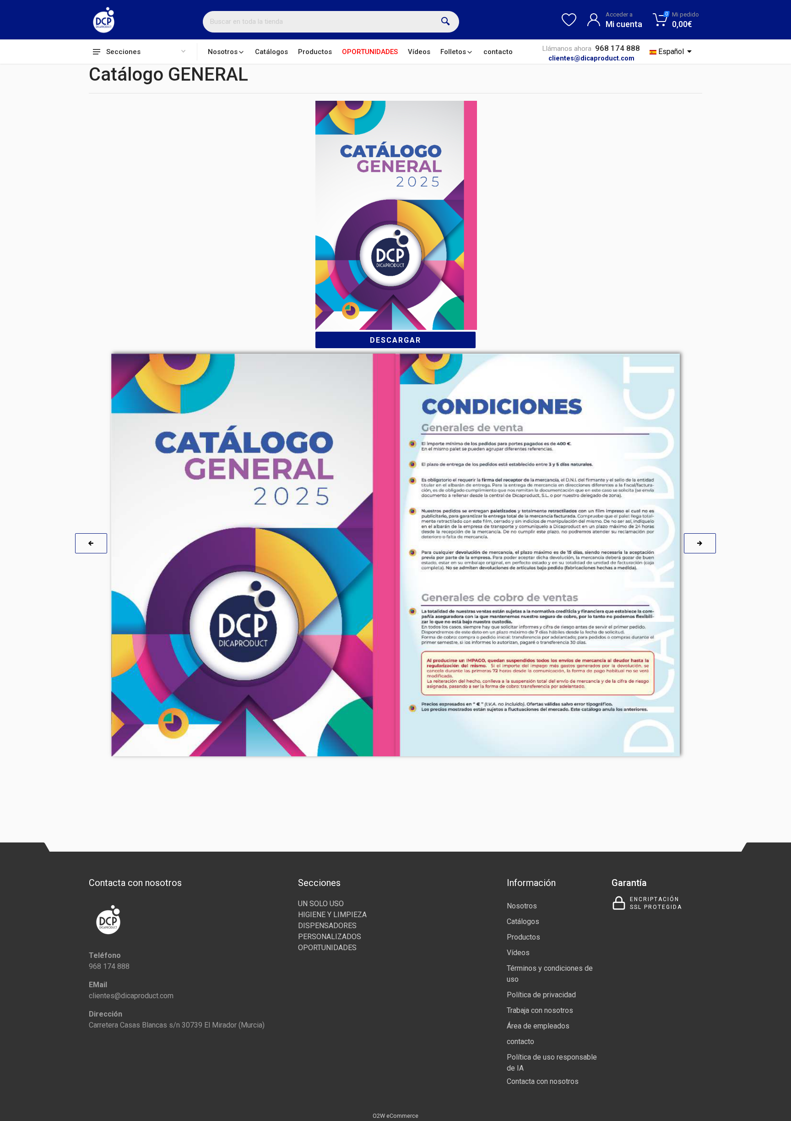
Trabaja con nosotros (540, 1010)
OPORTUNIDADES (370, 52)
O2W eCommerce (395, 1115)
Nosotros (223, 52)
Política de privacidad (541, 994)
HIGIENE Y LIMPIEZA (332, 914)
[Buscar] (446, 21)
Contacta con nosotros (543, 1081)
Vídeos (419, 52)
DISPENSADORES (327, 925)
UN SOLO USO (321, 903)
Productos (315, 52)
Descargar (395, 340)
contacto (498, 52)
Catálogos (271, 52)
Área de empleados (538, 1026)
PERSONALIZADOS (329, 936)
